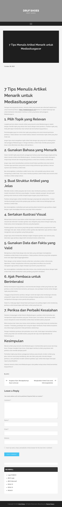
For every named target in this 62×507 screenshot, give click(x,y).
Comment (7, 400)
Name (6, 420)
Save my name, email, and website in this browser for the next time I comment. (29, 447)
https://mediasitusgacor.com (27, 109)
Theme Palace (50, 504)
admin (7, 374)
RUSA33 (10, 490)
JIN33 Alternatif (12, 481)
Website (6, 438)
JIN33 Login (11, 478)
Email (6, 429)
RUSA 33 (10, 484)
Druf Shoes (31, 10)
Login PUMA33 (12, 475)
